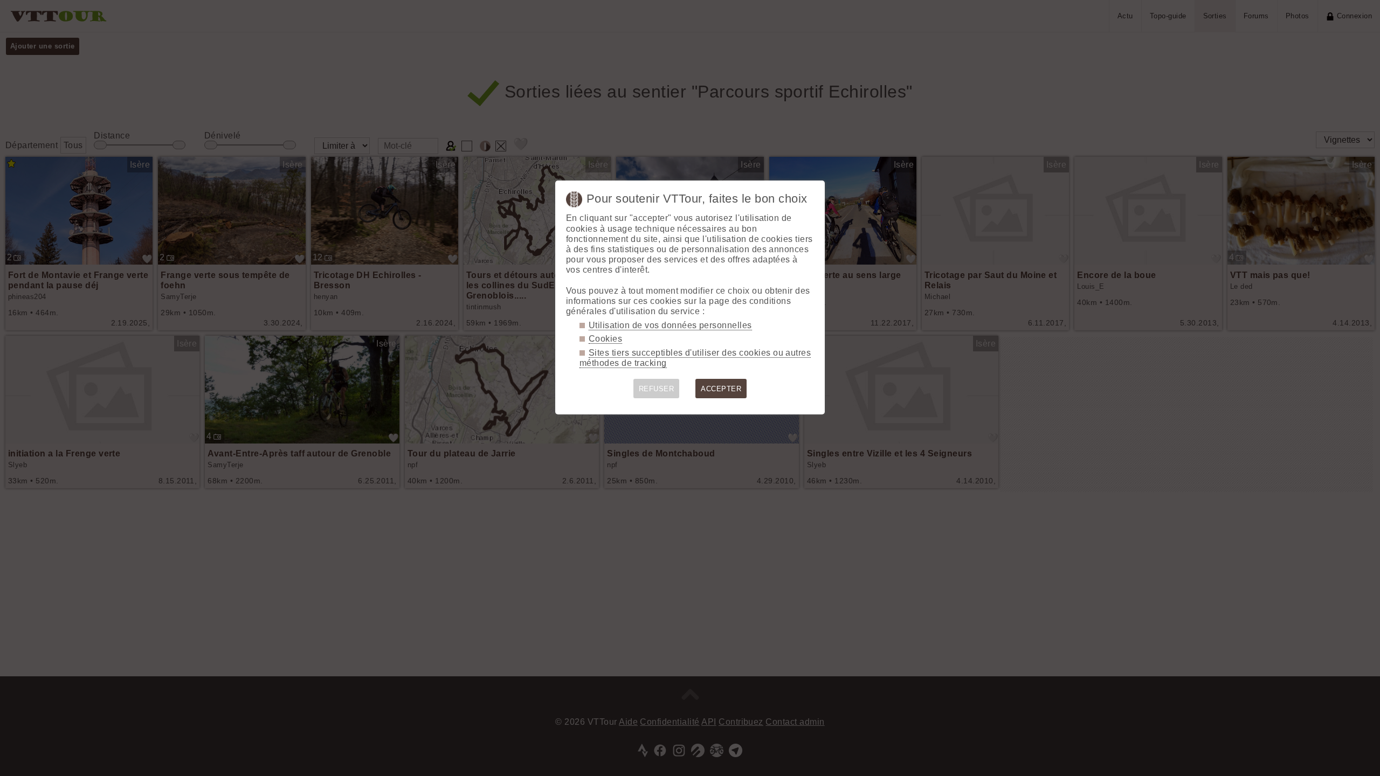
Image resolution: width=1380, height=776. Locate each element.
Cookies (605, 338)
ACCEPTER (721, 389)
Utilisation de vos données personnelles (670, 325)
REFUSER (656, 389)
